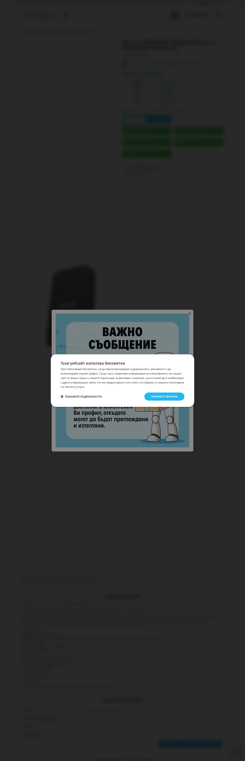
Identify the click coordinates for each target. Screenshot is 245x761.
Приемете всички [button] (164, 396)
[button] (81, 397)
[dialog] (122, 380)
